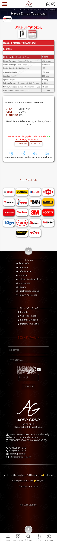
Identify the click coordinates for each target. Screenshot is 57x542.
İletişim (22, 287)
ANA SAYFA (8, 540)
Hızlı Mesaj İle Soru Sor (29, 291)
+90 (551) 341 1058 (17, 448)
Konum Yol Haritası (28, 295)
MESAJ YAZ (36, 143)
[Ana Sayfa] (28, 6)
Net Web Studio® (28, 505)
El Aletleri (24, 312)
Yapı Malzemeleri (28, 316)
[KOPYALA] (45, 440)
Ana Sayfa (24, 263)
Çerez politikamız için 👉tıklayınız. (28, 480)
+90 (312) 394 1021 (17, 451)
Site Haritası (24, 283)
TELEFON (38, 540)
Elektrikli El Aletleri (29, 320)
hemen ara (21, 143)
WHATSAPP (49, 540)
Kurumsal (23, 267)
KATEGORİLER (18, 540)
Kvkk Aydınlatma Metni (30, 279)
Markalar (23, 275)
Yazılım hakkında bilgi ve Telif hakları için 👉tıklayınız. (28, 475)
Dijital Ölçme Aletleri (30, 324)
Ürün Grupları (25, 271)
